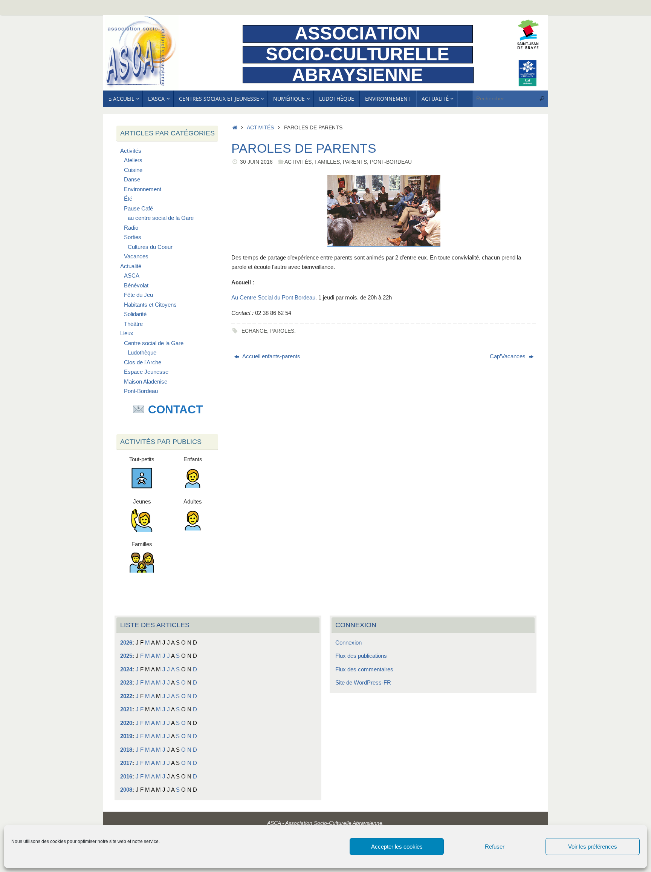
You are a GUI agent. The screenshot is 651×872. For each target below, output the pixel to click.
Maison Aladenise (145, 381)
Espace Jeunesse (146, 371)
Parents (355, 162)
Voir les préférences (592, 846)
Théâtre (133, 324)
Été (128, 198)
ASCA (131, 275)
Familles (327, 162)
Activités (260, 127)
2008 (126, 789)
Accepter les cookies (397, 846)
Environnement (142, 189)
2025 (126, 655)
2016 (126, 776)
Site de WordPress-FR (363, 682)
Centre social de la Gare (153, 343)
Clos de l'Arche (142, 362)
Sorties (132, 237)
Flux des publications (361, 655)
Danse (132, 179)
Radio (131, 227)
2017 (126, 763)
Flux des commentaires (364, 669)
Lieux (126, 333)
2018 (126, 749)
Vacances (136, 256)
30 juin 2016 (256, 162)
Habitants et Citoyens (150, 304)
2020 (126, 723)
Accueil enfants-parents (270, 356)
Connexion (348, 642)
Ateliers (133, 160)
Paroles (282, 331)
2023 (126, 682)
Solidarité (135, 314)
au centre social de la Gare (161, 218)
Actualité (130, 266)
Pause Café (138, 208)
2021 (126, 709)
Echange (254, 331)
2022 (126, 696)
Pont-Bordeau (391, 162)
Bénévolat (136, 285)
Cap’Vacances (508, 356)
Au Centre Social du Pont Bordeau (273, 297)
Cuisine (133, 170)
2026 (126, 642)
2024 (126, 669)
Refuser (494, 846)
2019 (126, 736)
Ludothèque (142, 352)
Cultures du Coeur (150, 247)
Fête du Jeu (138, 295)
